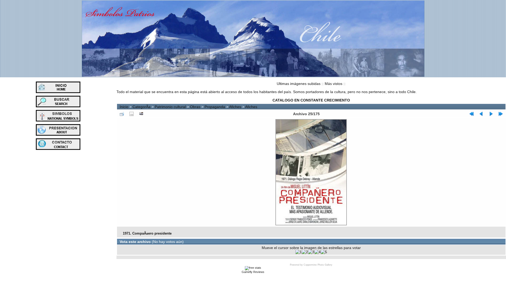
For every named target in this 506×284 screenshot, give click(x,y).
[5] (324, 252)
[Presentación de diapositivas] (141, 114)
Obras (195, 107)
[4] (317, 252)
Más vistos (333, 84)
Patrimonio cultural (170, 107)
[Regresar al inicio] (471, 114)
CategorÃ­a (141, 107)
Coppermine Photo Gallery (318, 264)
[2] (305, 252)
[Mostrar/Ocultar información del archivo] (131, 114)
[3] (311, 252)
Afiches (235, 107)
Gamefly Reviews (253, 271)
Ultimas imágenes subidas (298, 84)
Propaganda (215, 107)
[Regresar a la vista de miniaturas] (121, 114)
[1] (298, 252)
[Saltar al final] (500, 114)
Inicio (124, 107)
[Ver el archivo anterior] (481, 114)
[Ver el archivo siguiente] (491, 114)
